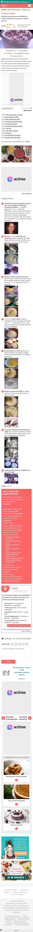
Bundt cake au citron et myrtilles (16, 776)
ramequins (6, 504)
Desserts (8, 61)
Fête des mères (18, 59)
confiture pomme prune (13, 552)
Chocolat (4, 63)
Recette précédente (11, 718)
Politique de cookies (20, 921)
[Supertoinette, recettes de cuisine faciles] (4, 5)
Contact (24, 916)
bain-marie (10, 323)
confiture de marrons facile (14, 558)
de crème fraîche (12, 131)
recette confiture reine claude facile (13, 561)
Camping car (9, 68)
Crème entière (18, 63)
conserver (6, 518)
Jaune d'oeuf (10, 66)
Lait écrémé (17, 66)
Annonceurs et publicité (12, 916)
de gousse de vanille (11, 117)
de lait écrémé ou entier (14, 115)
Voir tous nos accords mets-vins (18, 625)
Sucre (3, 68)
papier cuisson (18, 513)
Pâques (16, 68)
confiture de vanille (11, 537)
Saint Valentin (9, 59)
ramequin (13, 242)
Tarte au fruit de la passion (16, 801)
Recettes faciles (11, 890)
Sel (22, 61)
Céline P (9, 486)
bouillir (13, 236)
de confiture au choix (13, 119)
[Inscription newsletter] (16, 871)
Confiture (10, 63)
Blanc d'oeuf (27, 61)
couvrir (10, 511)
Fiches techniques (20, 892)
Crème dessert (12, 70)
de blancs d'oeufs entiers (14, 126)
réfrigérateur (7, 521)
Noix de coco (25, 66)
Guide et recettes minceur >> (16, 1)
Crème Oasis (26, 10)
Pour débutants (15, 61)
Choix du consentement (22, 924)
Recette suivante (23, 718)
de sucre (8, 133)
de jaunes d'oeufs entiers (14, 122)
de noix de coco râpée (13, 137)
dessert (15, 209)
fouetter (12, 282)
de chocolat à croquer (13, 135)
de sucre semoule (11, 124)
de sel (9, 128)
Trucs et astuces (17, 894)
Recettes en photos (14, 10)
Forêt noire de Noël (16, 825)
